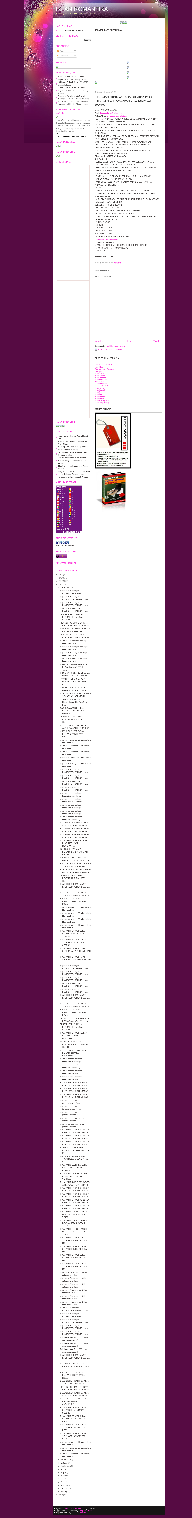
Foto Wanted (100, 371)
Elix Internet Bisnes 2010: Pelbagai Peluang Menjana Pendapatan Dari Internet (72, 460)
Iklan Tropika (100, 375)
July (62, 1473)
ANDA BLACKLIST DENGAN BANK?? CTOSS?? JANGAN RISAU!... (73, 734)
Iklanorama (99, 388)
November (65, 1460)
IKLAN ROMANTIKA (82, 9)
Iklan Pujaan (100, 396)
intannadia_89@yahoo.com (111, 113)
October (64, 1463)
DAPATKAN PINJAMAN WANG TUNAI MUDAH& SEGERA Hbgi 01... (74, 1159)
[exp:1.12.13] (97, 23)
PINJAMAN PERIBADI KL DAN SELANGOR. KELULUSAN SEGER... (73, 1410)
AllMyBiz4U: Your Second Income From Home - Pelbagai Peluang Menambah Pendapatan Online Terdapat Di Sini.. (74, 474)
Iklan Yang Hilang (102, 403)
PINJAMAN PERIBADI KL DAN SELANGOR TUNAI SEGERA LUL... (73, 1240)
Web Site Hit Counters (65, 546)
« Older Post (157, 341)
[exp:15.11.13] (95, 23)
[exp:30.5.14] (128, 63)
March (63, 1485)
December (65, 587)
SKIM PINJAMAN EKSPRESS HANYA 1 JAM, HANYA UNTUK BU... (74, 702)
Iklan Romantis (101, 384)
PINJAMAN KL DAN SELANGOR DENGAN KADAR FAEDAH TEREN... (73, 1214)
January (64, 1492)
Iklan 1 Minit (100, 373)
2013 (61, 578)
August (63, 1469)
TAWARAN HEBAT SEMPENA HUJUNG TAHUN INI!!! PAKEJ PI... (73, 681)
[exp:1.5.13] (57, 156)
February (64, 1488)
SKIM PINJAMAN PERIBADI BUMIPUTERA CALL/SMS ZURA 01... (74, 1150)
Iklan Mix (98, 392)
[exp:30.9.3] (59, 426)
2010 (61, 1495)
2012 (61, 581)
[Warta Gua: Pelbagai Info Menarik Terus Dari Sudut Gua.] (57, 67)
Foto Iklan (99, 367)
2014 (61, 575)
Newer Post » (100, 341)
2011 (61, 584)
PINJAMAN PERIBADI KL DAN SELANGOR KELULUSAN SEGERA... (73, 934)
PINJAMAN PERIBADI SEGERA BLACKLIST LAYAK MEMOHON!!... (73, 843)
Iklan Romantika (101, 379)
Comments (63, 56)
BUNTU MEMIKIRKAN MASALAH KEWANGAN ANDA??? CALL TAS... (74, 667)
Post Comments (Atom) (115, 346)
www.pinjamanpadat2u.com (118, 116)
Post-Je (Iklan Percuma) (104, 369)
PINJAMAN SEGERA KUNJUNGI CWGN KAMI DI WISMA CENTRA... (74, 1167)
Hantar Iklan (99, 382)
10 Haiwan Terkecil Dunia (68, 82)
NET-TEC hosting (79, 1513)
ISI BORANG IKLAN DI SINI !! (70, 30)
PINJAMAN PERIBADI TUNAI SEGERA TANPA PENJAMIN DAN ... (75, 951)
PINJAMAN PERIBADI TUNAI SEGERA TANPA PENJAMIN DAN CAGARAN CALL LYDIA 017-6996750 (124, 100)
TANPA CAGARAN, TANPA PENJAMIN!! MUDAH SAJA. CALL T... (73, 719)
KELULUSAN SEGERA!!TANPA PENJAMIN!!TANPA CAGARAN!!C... (73, 1053)
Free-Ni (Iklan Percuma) (104, 365)
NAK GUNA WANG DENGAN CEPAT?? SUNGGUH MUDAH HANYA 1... (73, 711)
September (65, 1466)
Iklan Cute (99, 394)
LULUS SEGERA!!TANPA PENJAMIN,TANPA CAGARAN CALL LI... (74, 852)
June (63, 1476)
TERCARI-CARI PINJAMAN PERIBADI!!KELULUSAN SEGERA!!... (71, 617)
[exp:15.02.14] (128, 68)
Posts (61, 51)
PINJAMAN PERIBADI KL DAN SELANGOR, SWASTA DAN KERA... (73, 1419)
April (62, 1482)
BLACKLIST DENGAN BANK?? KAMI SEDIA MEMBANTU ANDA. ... (75, 887)
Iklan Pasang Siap (102, 400)
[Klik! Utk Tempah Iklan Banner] (100, 23)
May (62, 1479)
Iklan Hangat (100, 390)
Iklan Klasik (99, 398)
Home (128, 341)
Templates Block (85, 1511)
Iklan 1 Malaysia (101, 386)
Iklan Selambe (100, 377)
